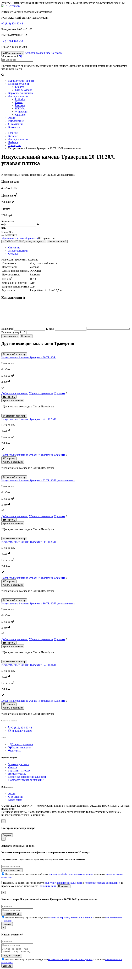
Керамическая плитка (21, 93)
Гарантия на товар (19, 770)
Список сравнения (22, 744)
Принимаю (63, 886)
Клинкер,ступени (18, 83)
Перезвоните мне (12, 914)
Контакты (56, 52)
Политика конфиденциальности (27, 776)
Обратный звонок (13, 53)
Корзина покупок (21, 747)
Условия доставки (18, 764)
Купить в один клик (13, 400)
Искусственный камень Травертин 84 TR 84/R (28, 664)
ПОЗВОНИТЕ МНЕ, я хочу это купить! (24, 241)
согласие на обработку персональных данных (71, 874)
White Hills (21, 111)
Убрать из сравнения (13, 238)
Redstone (20, 105)
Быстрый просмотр (15, 354)
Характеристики (18, 250)
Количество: (8, 221)
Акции (12, 117)
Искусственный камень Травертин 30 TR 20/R (28, 541)
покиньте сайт (48, 886)
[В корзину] (20, 56)
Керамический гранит (21, 80)
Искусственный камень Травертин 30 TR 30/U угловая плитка (38, 603)
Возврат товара (17, 773)
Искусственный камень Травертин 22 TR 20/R (28, 419)
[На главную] (10, 5)
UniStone (20, 114)
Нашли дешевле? (57, 241)
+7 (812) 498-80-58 (12, 41)
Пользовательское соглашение (26, 779)
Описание (14, 247)
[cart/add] (2, 235)
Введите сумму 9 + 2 (13, 332)
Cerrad (19, 102)
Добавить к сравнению (14, 393)
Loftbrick (20, 99)
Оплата (12, 767)
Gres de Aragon (23, 89)
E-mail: (50, 328)
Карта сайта (15, 799)
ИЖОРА (20, 108)
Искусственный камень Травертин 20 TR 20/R (28, 357)
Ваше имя (7, 328)
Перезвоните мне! (12, 870)
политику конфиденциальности (63, 882)
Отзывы (13, 253)
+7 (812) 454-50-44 (12, 23)
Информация (16, 120)
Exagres (19, 86)
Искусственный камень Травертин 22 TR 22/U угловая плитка (38, 480)
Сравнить (32, 238)
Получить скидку (11, 955)
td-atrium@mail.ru (38, 52)
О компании (15, 124)
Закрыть (7, 835)
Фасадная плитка (18, 96)
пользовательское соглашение (102, 882)
